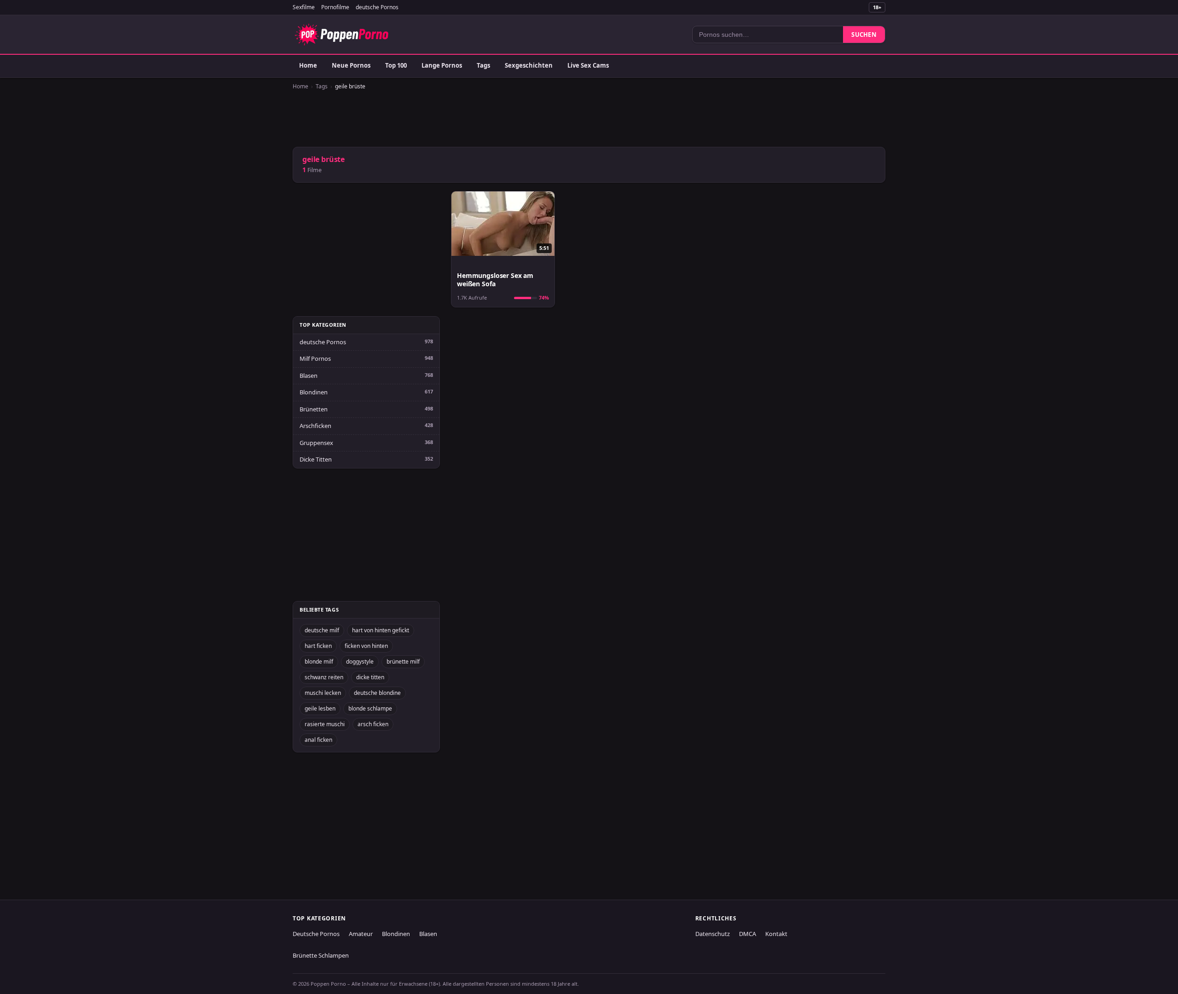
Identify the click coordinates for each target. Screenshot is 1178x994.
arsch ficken (373, 724)
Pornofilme (335, 7)
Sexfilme (304, 7)
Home (308, 65)
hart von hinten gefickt (380, 630)
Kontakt (776, 934)
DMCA (747, 934)
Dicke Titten (316, 459)
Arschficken (315, 426)
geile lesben (320, 708)
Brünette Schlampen (321, 955)
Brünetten (314, 409)
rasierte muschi (325, 724)
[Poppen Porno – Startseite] (341, 34)
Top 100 (396, 65)
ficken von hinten (366, 646)
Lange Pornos (442, 65)
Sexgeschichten (529, 65)
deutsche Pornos (377, 7)
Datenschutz (712, 934)
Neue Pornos (351, 65)
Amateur (361, 934)
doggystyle (360, 661)
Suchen (864, 34)
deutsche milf (322, 630)
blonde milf (319, 661)
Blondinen (314, 392)
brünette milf (403, 661)
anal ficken (318, 740)
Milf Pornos (315, 358)
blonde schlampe (370, 708)
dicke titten (370, 677)
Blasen (309, 375)
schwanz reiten (324, 677)
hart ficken (318, 646)
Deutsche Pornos (316, 934)
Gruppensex (316, 443)
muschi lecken (323, 693)
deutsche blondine (377, 693)
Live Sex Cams (588, 65)
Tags (483, 65)
